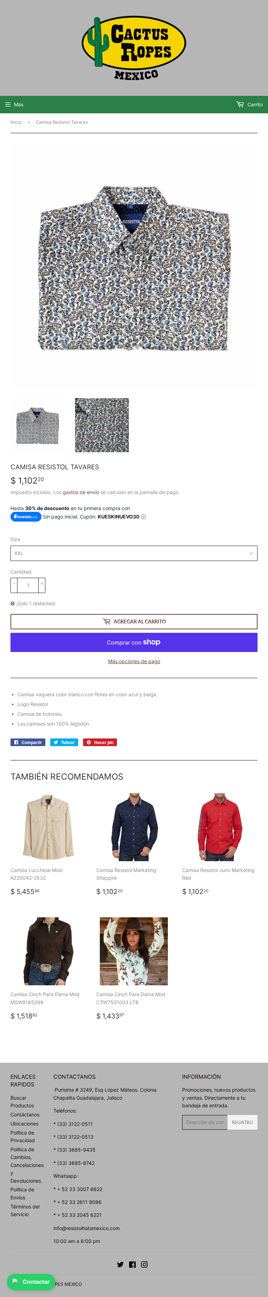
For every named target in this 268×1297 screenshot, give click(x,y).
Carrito (254, 104)
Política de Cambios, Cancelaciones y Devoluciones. (27, 1165)
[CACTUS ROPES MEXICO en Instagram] (144, 1265)
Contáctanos (24, 1114)
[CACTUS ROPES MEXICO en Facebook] (132, 1265)
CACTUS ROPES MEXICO (55, 1284)
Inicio (16, 122)
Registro (242, 1122)
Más (18, 104)
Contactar (36, 1281)
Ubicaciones (24, 1124)
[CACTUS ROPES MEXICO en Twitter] (120, 1265)
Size (15, 539)
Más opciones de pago (134, 661)
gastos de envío (81, 492)
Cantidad (20, 572)
